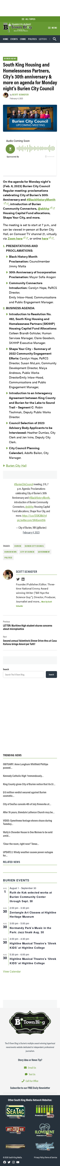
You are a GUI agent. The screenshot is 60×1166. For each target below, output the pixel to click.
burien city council (34, 545)
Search (6, 669)
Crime (23, 39)
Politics (32, 39)
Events (14, 39)
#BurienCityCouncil (23, 484)
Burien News (10, 58)
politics (8, 557)
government (44, 551)
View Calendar (12, 971)
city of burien (27, 551)
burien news (10, 551)
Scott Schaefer (20, 94)
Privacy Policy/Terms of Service (45, 1157)
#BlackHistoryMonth (39, 497)
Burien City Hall (16, 465)
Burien (17, 545)
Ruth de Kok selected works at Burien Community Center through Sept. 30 (31, 897)
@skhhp (43, 208)
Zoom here (15, 238)
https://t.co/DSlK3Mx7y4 (34, 515)
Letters (43, 39)
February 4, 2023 (31, 532)
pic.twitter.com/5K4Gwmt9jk (31, 520)
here (45, 238)
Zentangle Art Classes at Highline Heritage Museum (33, 914)
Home (5, 39)
